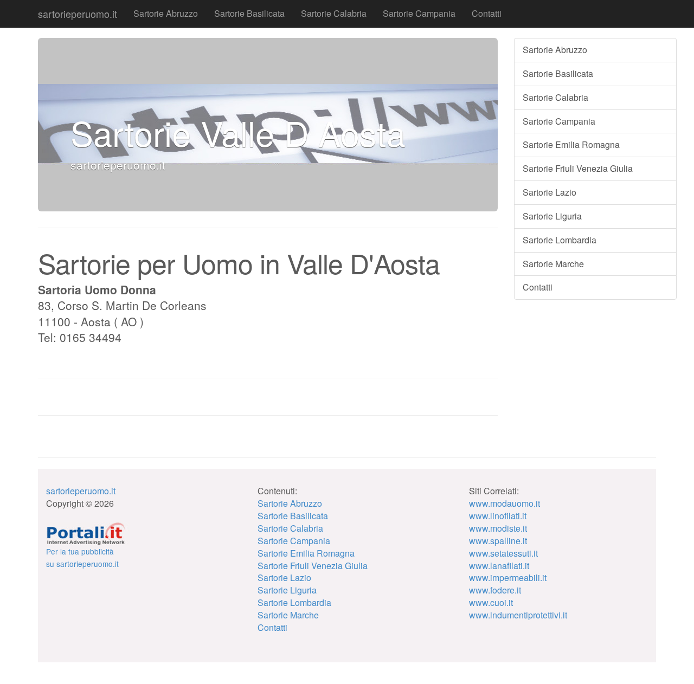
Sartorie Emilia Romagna (571, 144)
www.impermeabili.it (508, 577)
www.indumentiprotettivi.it (518, 615)
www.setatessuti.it (503, 553)
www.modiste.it (498, 528)
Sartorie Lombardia (559, 240)
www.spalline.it (498, 540)
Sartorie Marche (553, 263)
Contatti (487, 13)
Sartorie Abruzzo (165, 13)
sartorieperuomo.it (77, 14)
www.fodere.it (495, 590)
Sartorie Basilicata (249, 13)
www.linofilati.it (497, 515)
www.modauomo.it (504, 503)
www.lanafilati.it (499, 565)
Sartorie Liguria (552, 216)
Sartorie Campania (419, 13)
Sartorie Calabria (334, 13)
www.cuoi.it (491, 602)
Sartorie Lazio (549, 192)
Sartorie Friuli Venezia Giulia (578, 168)
